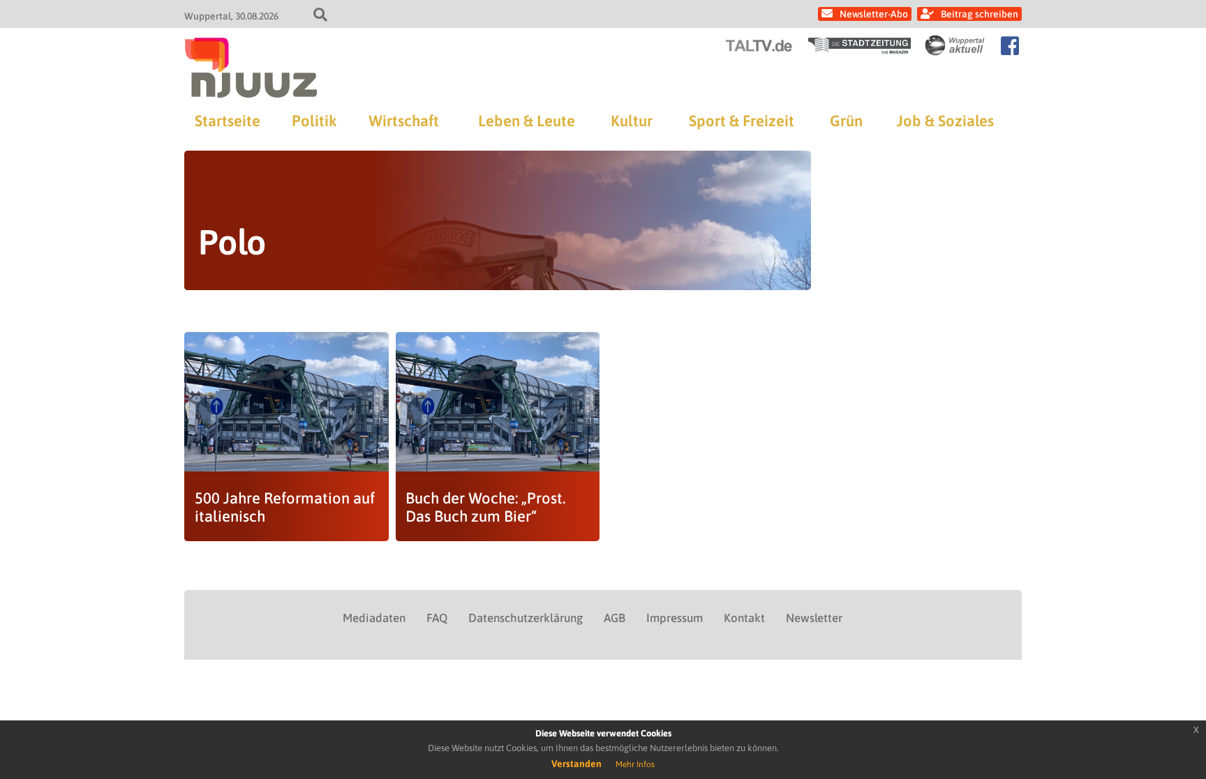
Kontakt (744, 618)
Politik (314, 121)
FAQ (436, 618)
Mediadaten (374, 618)
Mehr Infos (635, 764)
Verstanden (576, 763)
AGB (614, 618)
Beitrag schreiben (979, 14)
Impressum (674, 618)
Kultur (632, 121)
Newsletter (814, 618)
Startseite (227, 121)
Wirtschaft (403, 121)
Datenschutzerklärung (525, 618)
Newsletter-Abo (874, 14)
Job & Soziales (945, 121)
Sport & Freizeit (741, 121)
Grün (846, 121)
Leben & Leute (526, 121)
